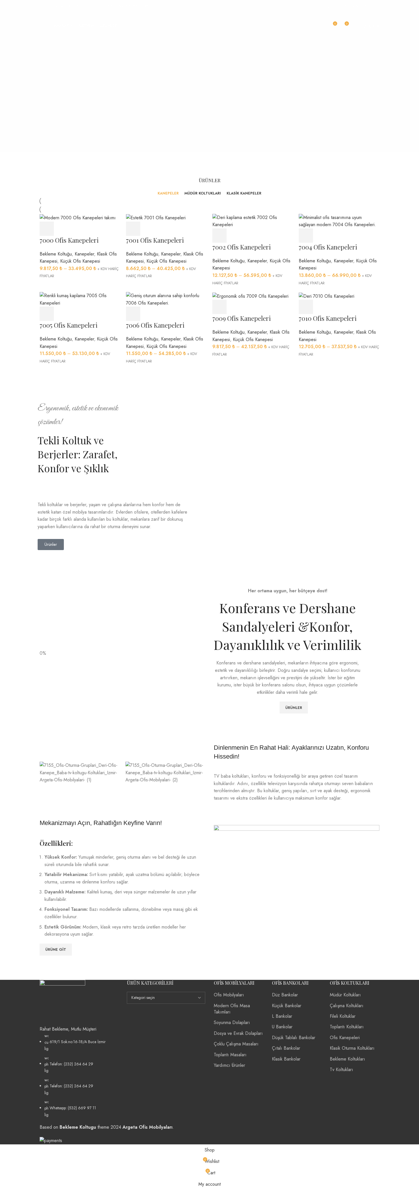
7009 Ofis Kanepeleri (241, 318)
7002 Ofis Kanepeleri (241, 247)
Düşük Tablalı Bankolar (293, 1037)
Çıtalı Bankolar (286, 1048)
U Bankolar (282, 1026)
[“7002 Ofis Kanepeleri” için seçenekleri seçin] (219, 235)
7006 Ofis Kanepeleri (155, 325)
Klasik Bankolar (286, 1059)
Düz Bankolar (285, 995)
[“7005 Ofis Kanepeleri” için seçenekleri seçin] (47, 314)
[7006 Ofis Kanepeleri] (166, 298)
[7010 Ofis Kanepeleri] (326, 295)
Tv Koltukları (341, 1069)
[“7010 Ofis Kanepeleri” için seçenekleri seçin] (306, 307)
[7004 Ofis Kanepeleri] (339, 220)
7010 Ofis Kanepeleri (328, 318)
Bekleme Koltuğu (56, 254)
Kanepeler (84, 254)
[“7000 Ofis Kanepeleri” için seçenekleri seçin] (47, 229)
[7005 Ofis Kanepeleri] (80, 298)
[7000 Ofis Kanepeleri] (78, 217)
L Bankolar (282, 1016)
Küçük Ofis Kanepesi (80, 261)
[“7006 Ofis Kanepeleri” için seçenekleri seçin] (133, 314)
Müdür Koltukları (345, 995)
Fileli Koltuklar (342, 1016)
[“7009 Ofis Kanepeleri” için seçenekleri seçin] (219, 307)
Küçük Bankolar (286, 1005)
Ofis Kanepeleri (345, 1037)
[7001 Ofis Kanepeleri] (156, 217)
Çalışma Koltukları (346, 1005)
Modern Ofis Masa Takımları (232, 1008)
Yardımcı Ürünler (229, 1065)
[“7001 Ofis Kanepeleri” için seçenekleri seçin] (133, 229)
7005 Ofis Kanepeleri (68, 325)
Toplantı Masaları (230, 1054)
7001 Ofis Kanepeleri (155, 240)
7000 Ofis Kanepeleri (69, 240)
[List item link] (79, 1075)
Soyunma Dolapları (232, 1022)
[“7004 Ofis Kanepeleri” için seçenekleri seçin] (306, 235)
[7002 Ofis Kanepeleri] (252, 220)
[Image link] (62, 1002)
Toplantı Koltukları (347, 1026)
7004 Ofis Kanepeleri (328, 247)
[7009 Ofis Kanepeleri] (250, 295)
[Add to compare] (78, 229)
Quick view (62, 229)
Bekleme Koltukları (347, 1059)
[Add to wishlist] (94, 229)
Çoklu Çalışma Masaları (236, 1044)
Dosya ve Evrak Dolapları (238, 1033)
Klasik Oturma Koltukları (352, 1048)
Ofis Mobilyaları (229, 995)
